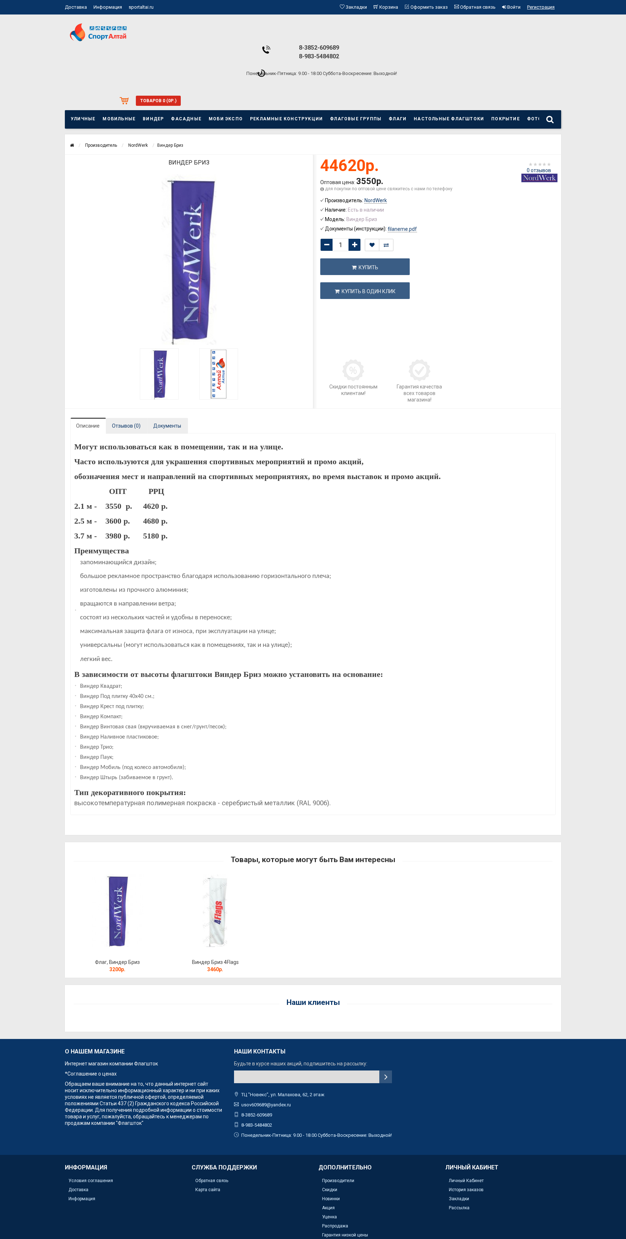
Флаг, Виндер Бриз (117, 962)
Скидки (329, 1189)
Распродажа (335, 1225)
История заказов (466, 1189)
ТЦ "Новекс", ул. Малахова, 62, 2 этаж (282, 1094)
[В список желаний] (372, 245)
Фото (534, 118)
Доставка (76, 7)
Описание (88, 426)
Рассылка (459, 1207)
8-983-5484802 (319, 56)
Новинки (331, 1198)
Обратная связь (211, 1180)
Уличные (83, 118)
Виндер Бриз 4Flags (215, 962)
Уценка (329, 1216)
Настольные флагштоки (449, 118)
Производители (338, 1180)
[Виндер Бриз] (189, 259)
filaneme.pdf (402, 229)
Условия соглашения (90, 1180)
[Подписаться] (385, 1076)
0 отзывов (539, 170)
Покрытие (505, 118)
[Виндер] (159, 374)
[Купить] (100, 953)
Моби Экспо (226, 118)
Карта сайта (207, 1189)
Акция (328, 1207)
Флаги (397, 118)
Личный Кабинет (466, 1180)
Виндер (153, 118)
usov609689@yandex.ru (266, 1104)
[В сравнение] (133, 953)
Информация (107, 7)
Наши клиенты (313, 1002)
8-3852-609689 (319, 47)
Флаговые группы (355, 118)
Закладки (459, 1198)
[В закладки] (117, 953)
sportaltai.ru (141, 7)
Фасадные (186, 118)
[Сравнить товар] (386, 245)
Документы (167, 426)
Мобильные (119, 118)
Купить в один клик (367, 291)
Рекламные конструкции (286, 118)
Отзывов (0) (126, 426)
